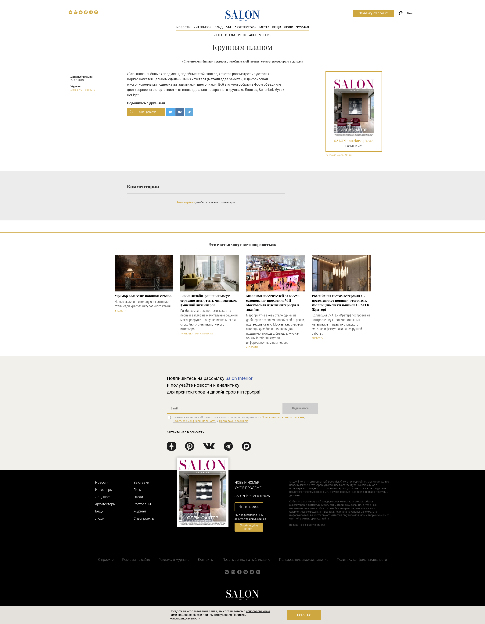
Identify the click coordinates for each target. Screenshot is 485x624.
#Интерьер (186, 334)
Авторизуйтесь (186, 202)
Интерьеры (202, 27)
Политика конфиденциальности (362, 560)
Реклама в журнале (174, 560)
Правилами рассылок (233, 421)
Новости (183, 27)
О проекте (105, 560)
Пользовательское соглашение (303, 560)
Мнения (265, 35)
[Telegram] (189, 112)
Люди (288, 27)
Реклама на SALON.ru (338, 155)
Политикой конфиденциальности (194, 421)
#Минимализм (204, 334)
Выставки (141, 482)
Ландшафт (223, 27)
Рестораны (247, 35)
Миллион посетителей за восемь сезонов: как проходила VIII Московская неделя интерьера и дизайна (273, 303)
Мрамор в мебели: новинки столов (143, 296)
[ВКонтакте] (179, 112)
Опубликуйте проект (373, 13)
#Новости (120, 311)
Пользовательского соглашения (283, 417)
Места (264, 27)
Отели (230, 35)
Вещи (276, 27)
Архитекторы (245, 27)
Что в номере (249, 507)
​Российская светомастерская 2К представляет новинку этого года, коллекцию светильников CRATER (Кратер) (340, 303)
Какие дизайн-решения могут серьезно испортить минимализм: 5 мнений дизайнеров (208, 300)
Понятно (304, 615)
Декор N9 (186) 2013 (82, 89)
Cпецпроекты (144, 518)
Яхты (218, 35)
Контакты (206, 560)
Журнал (302, 27)
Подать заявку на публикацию (246, 560)
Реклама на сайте (136, 560)
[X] (170, 112)
